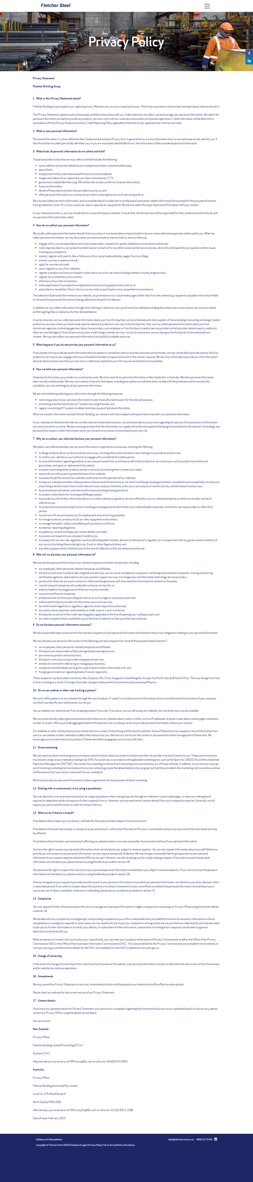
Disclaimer (129, 1145)
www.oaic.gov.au (149, 948)
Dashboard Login (78, 1145)
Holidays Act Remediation (49, 1139)
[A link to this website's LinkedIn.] (249, 60)
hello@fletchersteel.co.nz (181, 1139)
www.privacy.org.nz (44, 948)
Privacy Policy (95, 1145)
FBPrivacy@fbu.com (81, 1061)
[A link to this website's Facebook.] (249, 53)
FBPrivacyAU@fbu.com (83, 1110)
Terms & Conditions (113, 1145)
